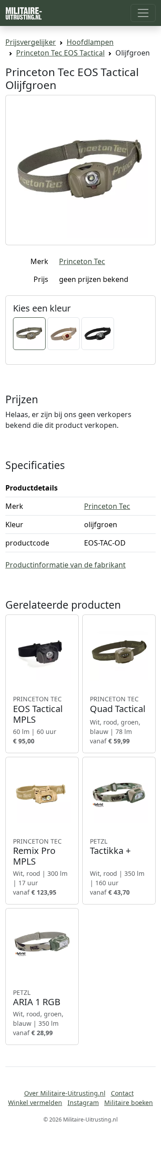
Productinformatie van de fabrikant (65, 565)
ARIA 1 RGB (36, 998)
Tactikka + (110, 847)
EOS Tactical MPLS (38, 710)
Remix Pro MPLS (37, 852)
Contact (122, 1093)
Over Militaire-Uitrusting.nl (65, 1093)
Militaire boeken (128, 1102)
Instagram (83, 1102)
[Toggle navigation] (143, 13)
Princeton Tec (82, 261)
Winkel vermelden (35, 1102)
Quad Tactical (117, 704)
